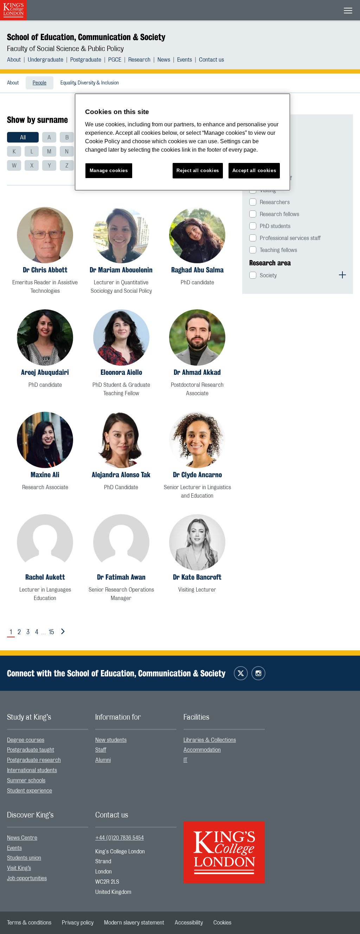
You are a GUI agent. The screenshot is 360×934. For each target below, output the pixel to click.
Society (268, 275)
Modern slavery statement (134, 923)
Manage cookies (109, 170)
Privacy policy (78, 923)
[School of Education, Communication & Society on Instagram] (258, 673)
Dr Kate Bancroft (197, 577)
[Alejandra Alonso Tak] (121, 440)
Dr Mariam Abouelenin (121, 270)
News (164, 60)
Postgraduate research (34, 760)
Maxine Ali (45, 474)
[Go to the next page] (61, 632)
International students (32, 770)
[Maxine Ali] (45, 440)
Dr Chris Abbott (45, 270)
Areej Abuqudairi (45, 372)
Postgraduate (85, 60)
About (14, 60)
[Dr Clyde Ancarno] (197, 440)
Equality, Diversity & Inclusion (89, 83)
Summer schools (26, 780)
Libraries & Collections (210, 740)
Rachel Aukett (45, 577)
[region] (182, 142)
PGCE (114, 60)
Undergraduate (45, 60)
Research (139, 60)
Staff (100, 750)
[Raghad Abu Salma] (197, 235)
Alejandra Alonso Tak (121, 474)
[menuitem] (17, 60)
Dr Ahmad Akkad (197, 372)
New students (111, 740)
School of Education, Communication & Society (86, 37)
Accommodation (202, 750)
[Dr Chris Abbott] (45, 235)
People (39, 83)
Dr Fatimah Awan (121, 577)
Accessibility (189, 923)
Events (184, 60)
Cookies (222, 923)
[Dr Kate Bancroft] (197, 542)
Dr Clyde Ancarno (197, 474)
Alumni (103, 760)
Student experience (29, 791)
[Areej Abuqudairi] (45, 337)
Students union (24, 858)
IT (185, 760)
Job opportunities (27, 878)
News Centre (22, 838)
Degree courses (25, 740)
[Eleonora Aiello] (121, 337)
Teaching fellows (278, 250)
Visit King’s (19, 868)
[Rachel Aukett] (45, 542)
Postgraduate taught (30, 750)
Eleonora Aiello (121, 372)
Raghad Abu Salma (197, 270)
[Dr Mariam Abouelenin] (121, 235)
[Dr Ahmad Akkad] (197, 337)
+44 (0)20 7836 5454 (119, 838)
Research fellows (279, 214)
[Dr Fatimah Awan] (121, 542)
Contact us (211, 60)
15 (51, 632)
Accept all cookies (254, 170)
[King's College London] (224, 846)
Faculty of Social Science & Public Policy (65, 48)
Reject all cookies (197, 170)
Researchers (275, 202)
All (23, 137)
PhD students (275, 226)
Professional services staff (290, 238)
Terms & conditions (29, 923)
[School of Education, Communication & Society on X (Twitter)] (241, 673)
